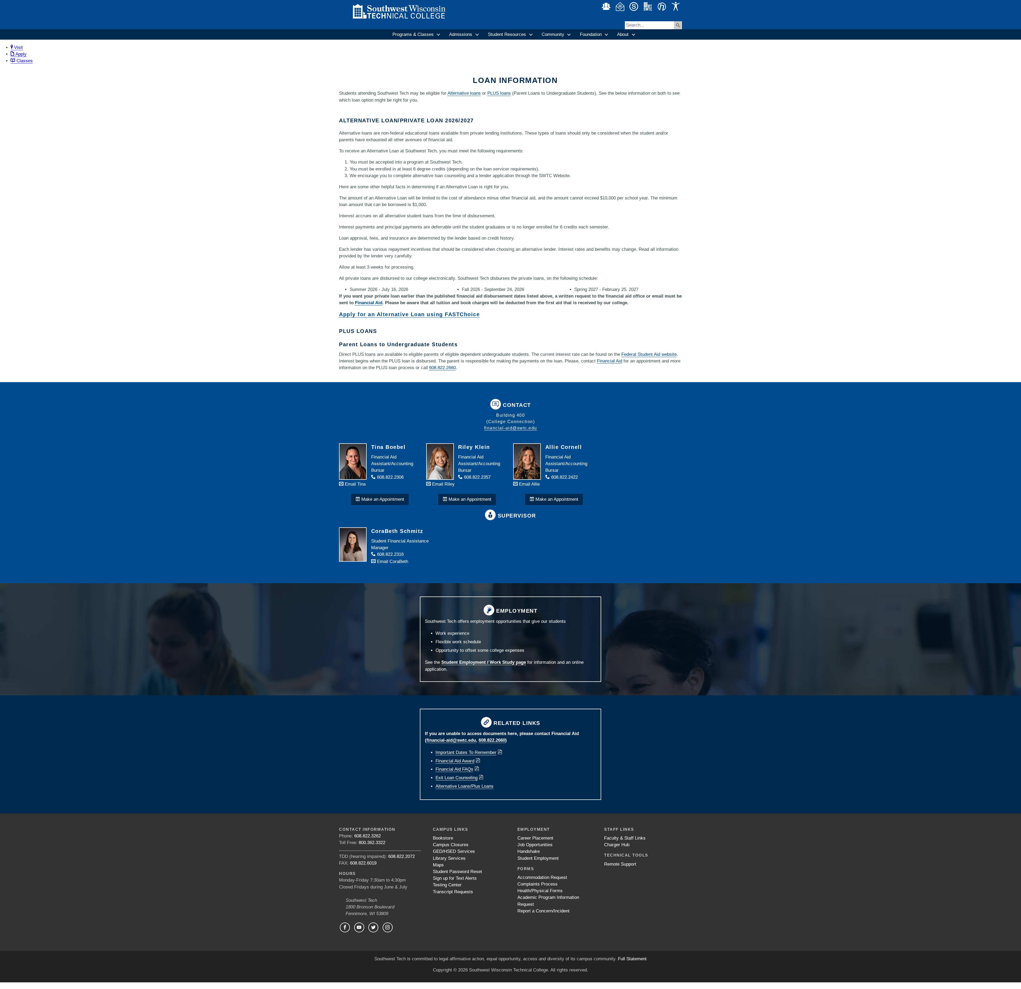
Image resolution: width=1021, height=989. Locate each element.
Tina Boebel (388, 447)
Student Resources (507, 34)
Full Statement (632, 958)
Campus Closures (450, 844)
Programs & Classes (413, 34)
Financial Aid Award (455, 760)
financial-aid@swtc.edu (510, 428)
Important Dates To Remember (466, 752)
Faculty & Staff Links (625, 838)
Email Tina (355, 484)
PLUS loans (499, 93)
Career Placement (535, 838)
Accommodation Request (542, 877)
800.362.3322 (372, 842)
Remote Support (620, 864)
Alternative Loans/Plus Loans (464, 786)
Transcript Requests (453, 891)
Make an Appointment (382, 499)
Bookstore (443, 838)
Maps (438, 864)
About (623, 34)
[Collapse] (438, 34)
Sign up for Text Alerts (455, 878)
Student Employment (538, 858)
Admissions (460, 34)
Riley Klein (474, 447)
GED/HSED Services (454, 851)
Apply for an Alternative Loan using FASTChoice (409, 314)
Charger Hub (616, 844)
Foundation (591, 34)
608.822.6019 (363, 863)
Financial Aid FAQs (454, 769)
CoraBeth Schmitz (397, 531)
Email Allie (529, 484)
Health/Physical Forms (540, 890)
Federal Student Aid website (649, 354)
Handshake (528, 851)
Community (553, 34)
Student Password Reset (457, 871)
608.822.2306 (390, 477)
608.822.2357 (477, 477)
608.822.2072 (401, 856)
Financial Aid (368, 302)
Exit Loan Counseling (457, 777)
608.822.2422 (564, 477)
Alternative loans (464, 93)
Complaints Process (537, 884)
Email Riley (443, 484)
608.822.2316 (390, 554)
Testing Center (447, 884)
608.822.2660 (442, 367)
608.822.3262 (367, 835)
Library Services (449, 858)
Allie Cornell (563, 447)
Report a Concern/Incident (543, 910)
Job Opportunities (535, 844)
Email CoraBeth (392, 561)
